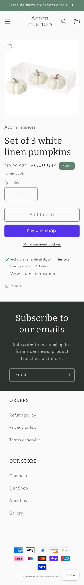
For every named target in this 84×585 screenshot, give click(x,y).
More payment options (42, 244)
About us (18, 501)
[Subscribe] (68, 375)
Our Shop (18, 488)
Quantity (11, 183)
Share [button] (16, 286)
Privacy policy (23, 427)
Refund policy (22, 415)
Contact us (20, 476)
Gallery (16, 513)
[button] (7, 21)
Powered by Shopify (56, 576)
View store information (32, 273)
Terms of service (25, 440)
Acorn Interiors (34, 576)
